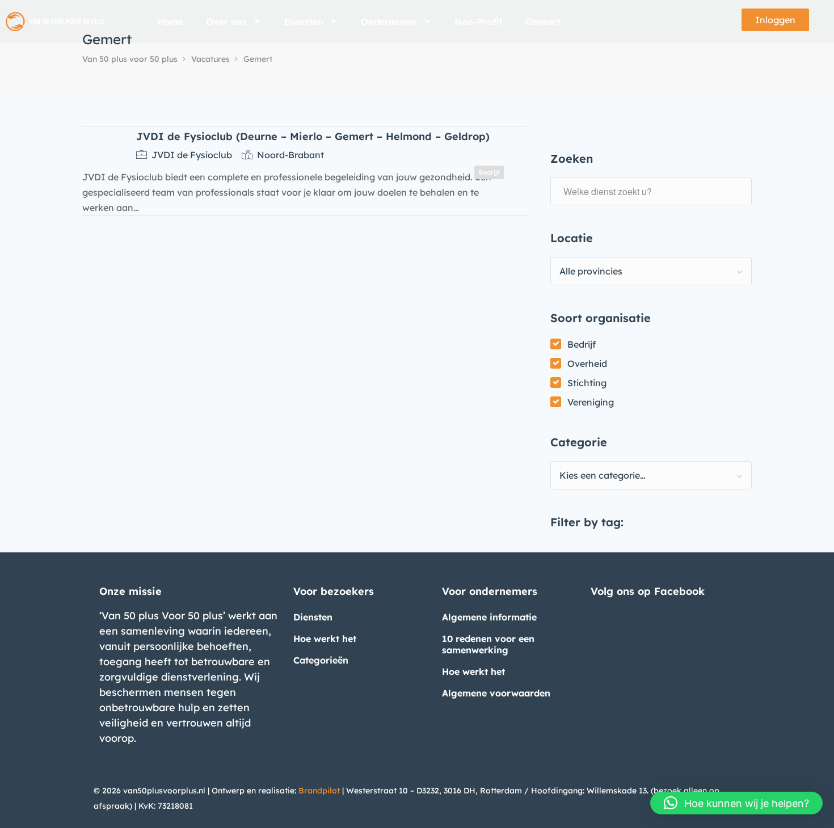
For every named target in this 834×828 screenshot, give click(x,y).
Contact (542, 21)
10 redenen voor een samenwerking (488, 644)
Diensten (303, 21)
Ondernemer (389, 21)
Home (170, 21)
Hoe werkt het (324, 638)
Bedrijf (581, 344)
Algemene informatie (489, 617)
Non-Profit (478, 21)
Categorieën (320, 660)
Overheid (587, 363)
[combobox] (651, 271)
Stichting (586, 383)
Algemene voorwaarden (496, 693)
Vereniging (590, 402)
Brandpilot (319, 790)
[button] (736, 803)
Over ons (226, 21)
